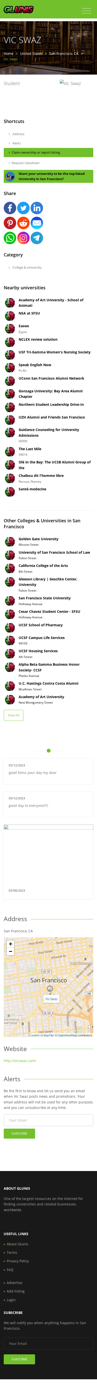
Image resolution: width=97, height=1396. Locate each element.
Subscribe (19, 1133)
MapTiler (49, 1035)
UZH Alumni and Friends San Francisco (52, 417)
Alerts (16, 143)
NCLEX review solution (38, 339)
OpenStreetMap (67, 1035)
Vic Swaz (51, 999)
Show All (13, 715)
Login (11, 1299)
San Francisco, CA (63, 53)
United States (31, 53)
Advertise (14, 1282)
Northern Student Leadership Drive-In (51, 404)
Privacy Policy (18, 1261)
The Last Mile (30, 448)
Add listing (16, 1291)
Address (18, 134)
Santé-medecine (32, 489)
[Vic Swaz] (50, 989)
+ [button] (10, 944)
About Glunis (17, 1244)
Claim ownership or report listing (36, 152)
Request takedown (26, 163)
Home (8, 53)
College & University (27, 267)
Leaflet (35, 1035)
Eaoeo (24, 325)
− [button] (10, 951)
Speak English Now (35, 364)
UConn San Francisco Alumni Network (51, 378)
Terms (12, 1252)
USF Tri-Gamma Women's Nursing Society (55, 352)
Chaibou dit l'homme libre (41, 475)
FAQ (10, 1269)
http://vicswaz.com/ (20, 1060)
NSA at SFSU (29, 313)
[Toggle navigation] (86, 11)
